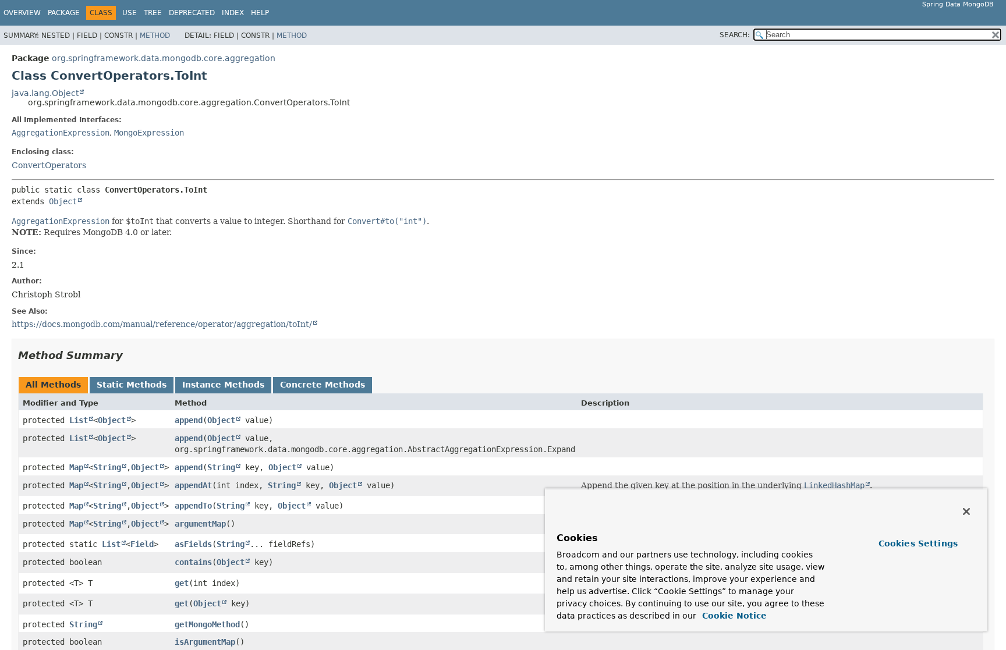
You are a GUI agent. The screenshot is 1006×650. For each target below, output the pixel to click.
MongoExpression (149, 132)
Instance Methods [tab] (223, 384)
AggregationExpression (60, 132)
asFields (193, 544)
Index (233, 13)
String (107, 467)
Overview (22, 13)
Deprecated (192, 13)
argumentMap (200, 523)
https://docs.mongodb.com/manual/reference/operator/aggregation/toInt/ (162, 324)
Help (260, 13)
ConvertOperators (49, 165)
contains (193, 562)
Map (76, 467)
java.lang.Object (45, 93)
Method (155, 35)
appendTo (193, 505)
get (182, 583)
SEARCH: (735, 35)
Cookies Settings (918, 543)
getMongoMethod (207, 624)
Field (142, 544)
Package (64, 13)
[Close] (966, 511)
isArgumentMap (205, 642)
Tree (153, 13)
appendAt (193, 485)
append (189, 420)
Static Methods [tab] (132, 384)
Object (63, 201)
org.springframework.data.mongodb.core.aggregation (163, 58)
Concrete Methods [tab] (322, 384)
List (78, 420)
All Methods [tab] (53, 384)
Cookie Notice (733, 615)
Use (129, 13)
